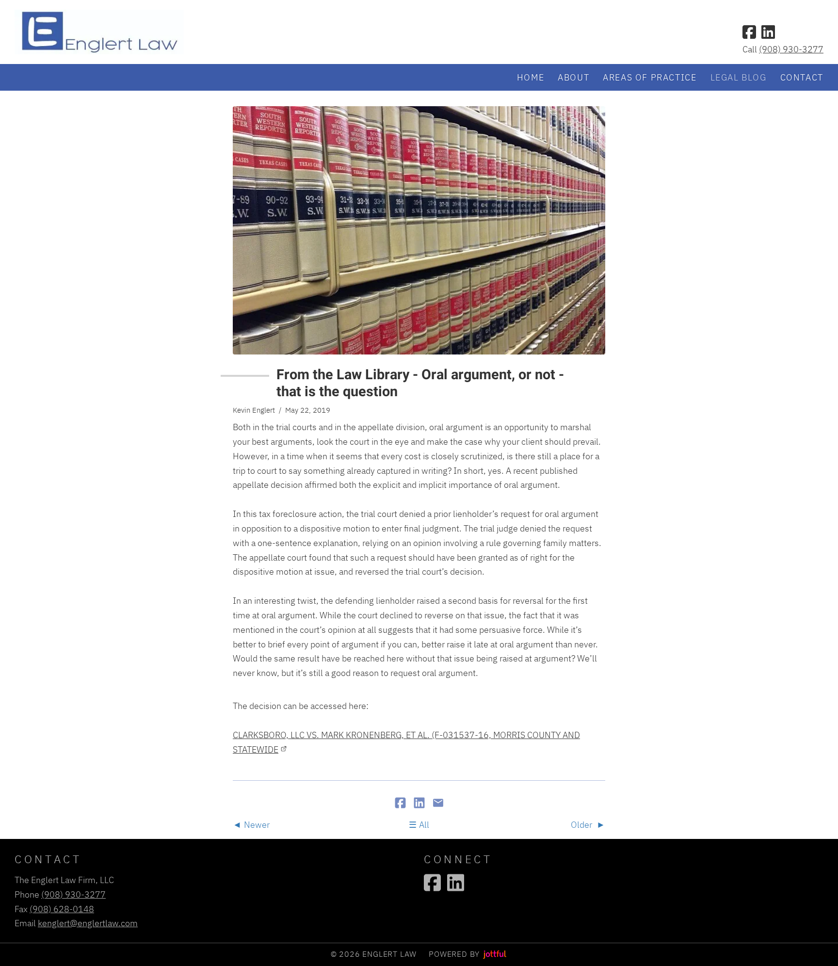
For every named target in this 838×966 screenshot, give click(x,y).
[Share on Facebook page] (401, 803)
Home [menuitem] (530, 77)
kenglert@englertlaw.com (88, 923)
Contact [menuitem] (801, 77)
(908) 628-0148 (62, 909)
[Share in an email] (438, 803)
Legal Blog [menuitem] (738, 77)
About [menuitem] (573, 77)
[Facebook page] (749, 32)
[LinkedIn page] (768, 32)
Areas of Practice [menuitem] (649, 77)
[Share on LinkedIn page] (420, 803)
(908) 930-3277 (791, 49)
